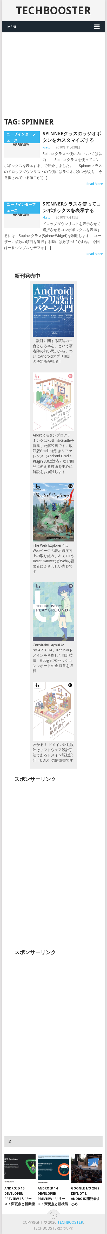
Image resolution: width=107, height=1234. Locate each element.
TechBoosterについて (53, 1228)
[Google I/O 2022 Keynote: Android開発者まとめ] (86, 1168)
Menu (12, 27)
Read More (94, 184)
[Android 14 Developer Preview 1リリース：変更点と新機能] (53, 1168)
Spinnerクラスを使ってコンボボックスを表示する (72, 207)
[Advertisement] (53, 71)
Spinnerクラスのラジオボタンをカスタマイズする (72, 137)
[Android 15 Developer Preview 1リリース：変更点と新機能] (20, 1168)
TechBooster (53, 10)
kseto (47, 147)
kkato (47, 217)
